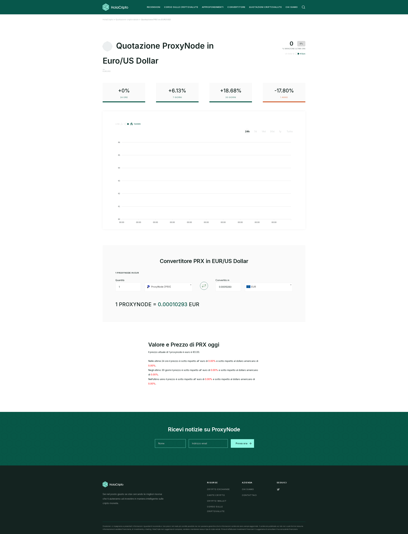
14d (264, 131)
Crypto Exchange (218, 489)
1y (280, 131)
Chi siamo (248, 489)
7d (255, 131)
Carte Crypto (216, 495)
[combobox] (169, 287)
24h (247, 131)
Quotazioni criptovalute (127, 19)
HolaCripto (108, 19)
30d (272, 131)
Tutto (289, 131)
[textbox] (168, 287)
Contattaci (249, 495)
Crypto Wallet (216, 501)
